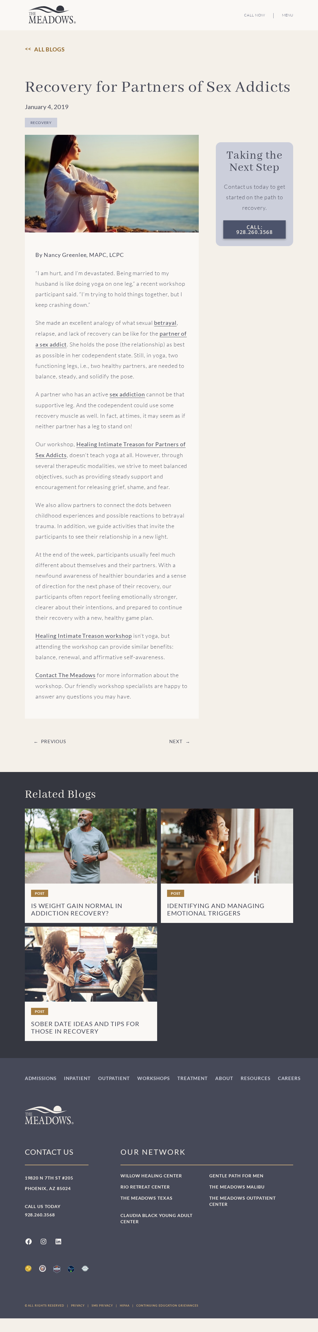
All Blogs (49, 49)
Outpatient (114, 1078)
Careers (289, 1078)
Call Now (255, 15)
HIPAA (125, 1305)
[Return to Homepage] (52, 15)
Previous (53, 741)
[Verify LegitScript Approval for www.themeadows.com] (71, 1269)
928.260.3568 (40, 1214)
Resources (255, 1078)
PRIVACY (78, 1305)
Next (175, 741)
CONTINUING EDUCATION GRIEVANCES (167, 1305)
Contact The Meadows (65, 675)
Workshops (153, 1078)
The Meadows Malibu (237, 1186)
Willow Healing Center (151, 1175)
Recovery (41, 122)
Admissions (41, 1078)
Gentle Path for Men (236, 1175)
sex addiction (127, 394)
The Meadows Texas (146, 1198)
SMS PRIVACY (102, 1305)
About (224, 1078)
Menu (287, 15)
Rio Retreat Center (145, 1186)
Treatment (192, 1078)
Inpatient (77, 1078)
